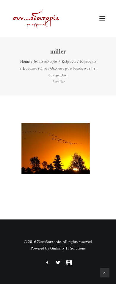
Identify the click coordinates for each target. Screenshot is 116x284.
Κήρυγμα (88, 61)
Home (25, 61)
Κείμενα (69, 61)
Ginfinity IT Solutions (68, 248)
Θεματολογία (45, 61)
